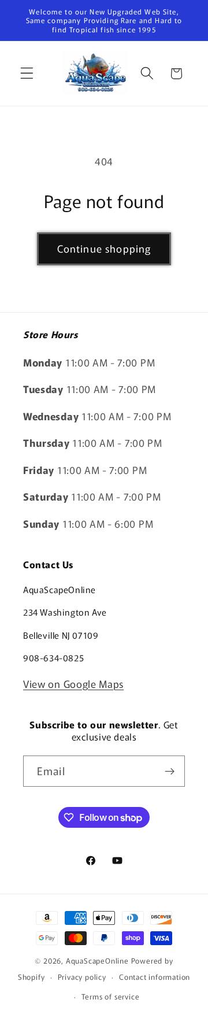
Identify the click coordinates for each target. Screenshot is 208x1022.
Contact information (154, 976)
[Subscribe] (169, 771)
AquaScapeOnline (97, 960)
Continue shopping (104, 248)
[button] (27, 73)
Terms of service (110, 996)
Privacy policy (82, 976)
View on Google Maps (73, 683)
